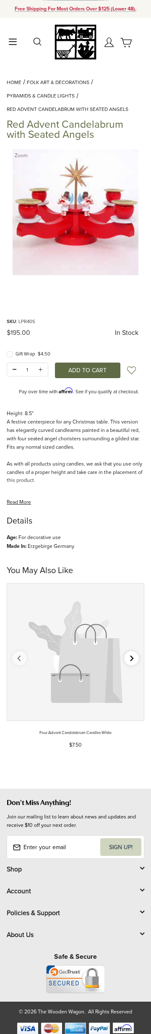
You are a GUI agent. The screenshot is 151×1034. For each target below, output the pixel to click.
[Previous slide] (19, 658)
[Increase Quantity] (40, 369)
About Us (20, 934)
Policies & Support (33, 912)
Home (14, 82)
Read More (19, 501)
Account (19, 890)
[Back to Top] (128, 988)
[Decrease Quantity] (14, 369)
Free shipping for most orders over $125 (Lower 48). (75, 9)
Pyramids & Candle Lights (41, 95)
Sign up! (121, 847)
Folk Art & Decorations (58, 82)
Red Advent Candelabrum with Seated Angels (67, 109)
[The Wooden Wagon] (75, 41)
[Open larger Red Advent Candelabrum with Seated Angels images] (75, 212)
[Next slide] (131, 658)
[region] (75, 296)
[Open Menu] (12, 41)
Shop (14, 869)
